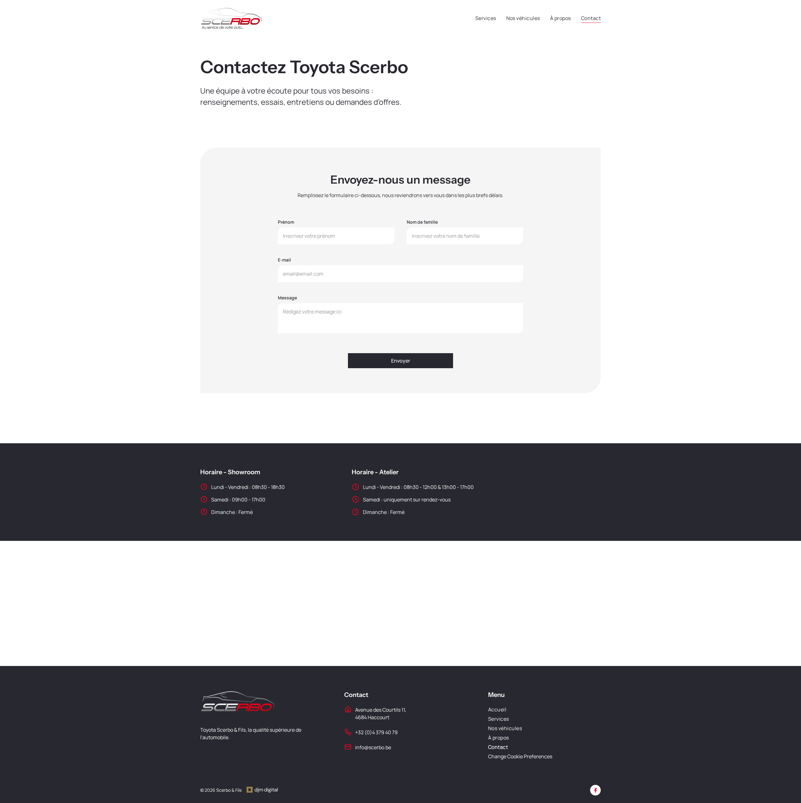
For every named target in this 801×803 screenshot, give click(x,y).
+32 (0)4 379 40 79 (376, 732)
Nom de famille (422, 222)
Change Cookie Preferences (520, 756)
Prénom (286, 222)
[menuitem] (480, 18)
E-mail (284, 260)
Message (287, 298)
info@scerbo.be (373, 747)
